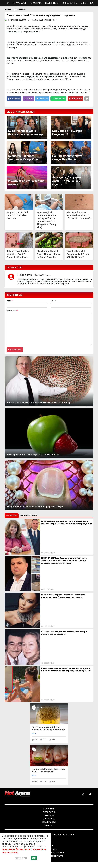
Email (53, 301)
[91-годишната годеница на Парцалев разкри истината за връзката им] (22, 647)
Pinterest (77, 98)
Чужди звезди (19, 9)
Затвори (21, 858)
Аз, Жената (49, 818)
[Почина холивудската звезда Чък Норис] (71, 152)
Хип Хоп (49, 825)
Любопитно (49, 812)
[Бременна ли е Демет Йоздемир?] (71, 127)
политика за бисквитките (16, 849)
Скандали (49, 815)
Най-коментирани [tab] (28, 515)
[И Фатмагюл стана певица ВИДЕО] (27, 177)
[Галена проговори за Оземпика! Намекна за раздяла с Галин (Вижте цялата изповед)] (22, 610)
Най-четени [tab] (11, 515)
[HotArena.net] (17, 794)
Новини (8, 9)
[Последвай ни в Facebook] (83, 794)
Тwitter (44, 98)
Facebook (15, 98)
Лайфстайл (49, 808)
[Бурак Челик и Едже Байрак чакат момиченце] (27, 127)
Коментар (12, 311)
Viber (30, 98)
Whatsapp (60, 98)
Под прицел (49, 822)
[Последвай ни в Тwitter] (90, 794)
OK (34, 858)
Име (10, 301)
